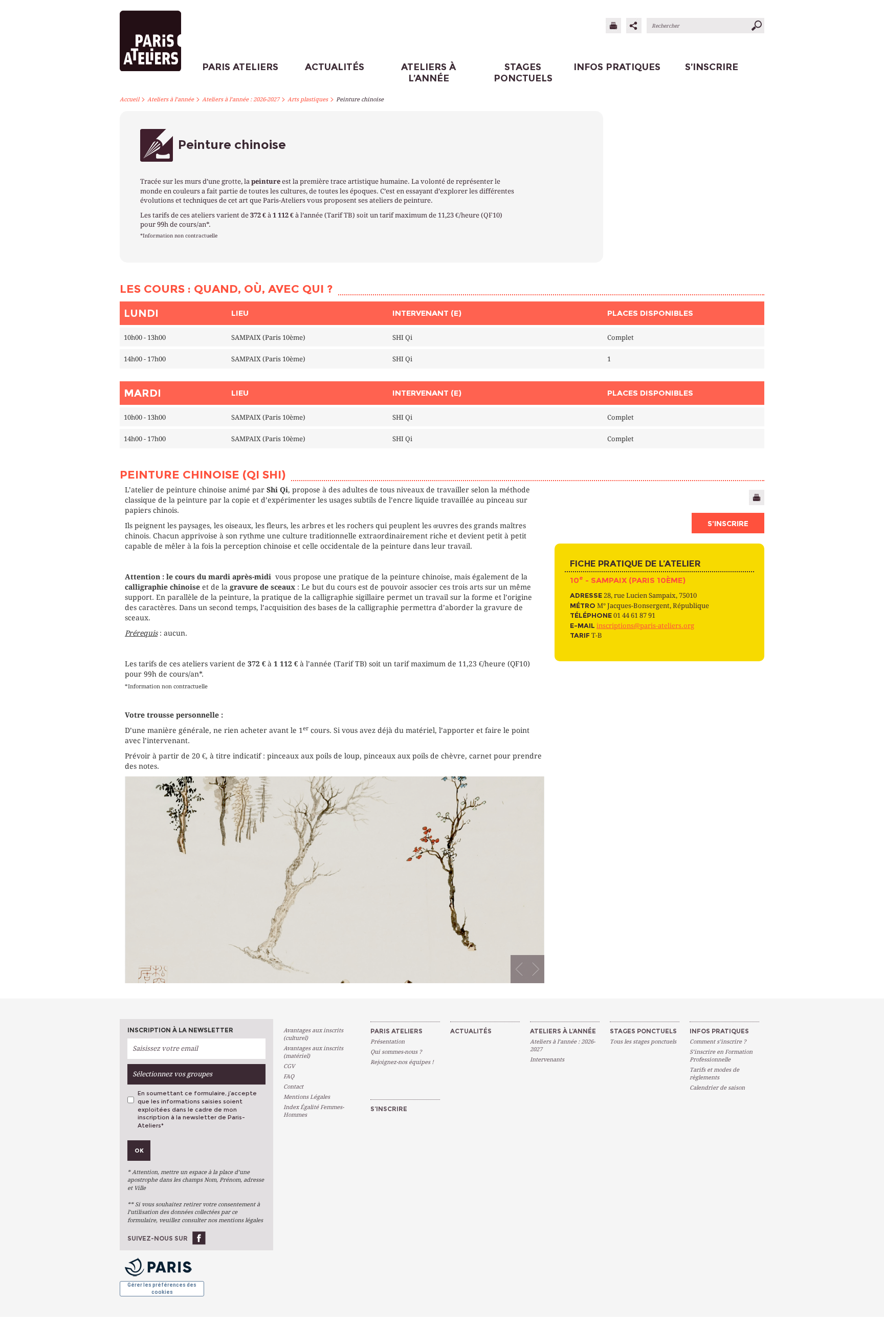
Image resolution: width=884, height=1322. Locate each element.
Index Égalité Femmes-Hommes (313, 1111)
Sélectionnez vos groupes (172, 1074)
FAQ (288, 1076)
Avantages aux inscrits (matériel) (313, 1052)
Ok (139, 1150)
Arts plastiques (308, 99)
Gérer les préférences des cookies (161, 1288)
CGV (289, 1066)
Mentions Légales (306, 1097)
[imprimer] (613, 25)
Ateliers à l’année (170, 99)
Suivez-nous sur (157, 1238)
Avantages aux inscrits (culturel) (313, 1034)
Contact (293, 1086)
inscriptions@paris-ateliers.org (645, 626)
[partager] (634, 25)
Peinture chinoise (360, 99)
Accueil (129, 99)
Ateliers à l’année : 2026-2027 (240, 99)
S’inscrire (728, 523)
